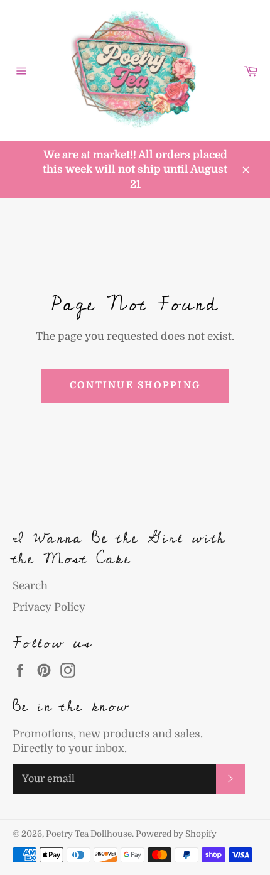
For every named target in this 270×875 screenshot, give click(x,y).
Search (30, 586)
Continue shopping (135, 385)
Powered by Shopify (176, 834)
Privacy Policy (49, 607)
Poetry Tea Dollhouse (89, 834)
